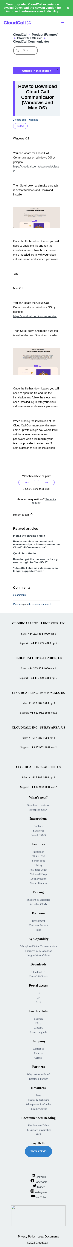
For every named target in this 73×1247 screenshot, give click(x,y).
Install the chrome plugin (29, 535)
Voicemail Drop (38, 874)
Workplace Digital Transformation (38, 946)
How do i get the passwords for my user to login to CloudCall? (35, 561)
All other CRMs (38, 904)
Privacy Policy (27, 1236)
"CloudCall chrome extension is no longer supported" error (35, 569)
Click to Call (38, 856)
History (38, 865)
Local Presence (38, 878)
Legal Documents (48, 1236)
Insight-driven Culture (38, 955)
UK (38, 997)
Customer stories (38, 1109)
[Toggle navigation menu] (62, 23)
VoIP (38, 1134)
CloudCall (20, 34)
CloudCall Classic (29, 38)
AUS (38, 1002)
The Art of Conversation (38, 1130)
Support (38, 1018)
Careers (38, 1057)
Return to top (21, 514)
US (38, 993)
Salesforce (38, 830)
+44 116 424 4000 (40, 643)
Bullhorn (38, 826)
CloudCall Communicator (31, 41)
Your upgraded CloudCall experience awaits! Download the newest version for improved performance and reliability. (32, 8)
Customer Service (38, 925)
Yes (27, 482)
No (46, 482)
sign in (24, 604)
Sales (38, 929)
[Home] (17, 22)
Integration (38, 851)
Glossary (38, 1027)
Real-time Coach (38, 869)
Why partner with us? (38, 1074)
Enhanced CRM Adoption (38, 951)
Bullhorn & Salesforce (38, 899)
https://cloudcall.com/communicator (35, 316)
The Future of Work (38, 1125)
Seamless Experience (38, 805)
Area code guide (38, 1032)
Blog (38, 1095)
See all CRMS (38, 835)
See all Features (38, 883)
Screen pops (38, 860)
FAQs (38, 1023)
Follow (20, 126)
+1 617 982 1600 (39, 703)
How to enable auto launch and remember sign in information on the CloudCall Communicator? (36, 544)
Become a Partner (38, 1078)
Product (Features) (45, 34)
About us (38, 1053)
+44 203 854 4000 (39, 633)
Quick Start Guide (24, 553)
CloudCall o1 (38, 972)
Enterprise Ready (38, 809)
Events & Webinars (38, 1100)
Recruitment (38, 921)
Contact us (38, 1048)
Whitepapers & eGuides (38, 1104)
